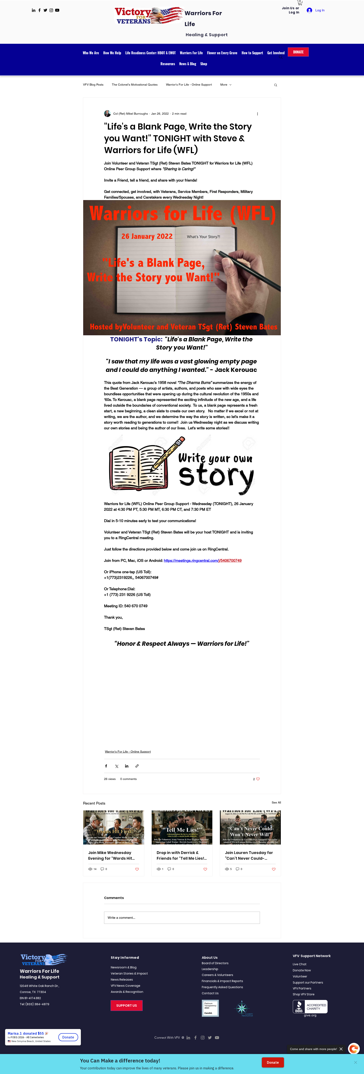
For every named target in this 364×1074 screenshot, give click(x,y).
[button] (300, 2)
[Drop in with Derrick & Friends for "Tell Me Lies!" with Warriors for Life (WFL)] (182, 827)
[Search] (280, 57)
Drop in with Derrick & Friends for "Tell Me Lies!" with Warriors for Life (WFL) (181, 855)
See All (276, 802)
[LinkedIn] (188, 1037)
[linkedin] (33, 10)
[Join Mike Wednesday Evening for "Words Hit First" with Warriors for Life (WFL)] (113, 827)
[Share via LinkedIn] (127, 766)
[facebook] (39, 10)
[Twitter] (209, 1037)
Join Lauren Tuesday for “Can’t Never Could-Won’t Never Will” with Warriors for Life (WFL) (249, 855)
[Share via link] (137, 766)
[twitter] (45, 10)
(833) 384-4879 (37, 1004)
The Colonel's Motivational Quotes (135, 84)
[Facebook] (195, 1037)
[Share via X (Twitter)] (116, 766)
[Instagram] (202, 1037)
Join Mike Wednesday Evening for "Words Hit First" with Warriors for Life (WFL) (110, 855)
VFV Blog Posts (93, 84)
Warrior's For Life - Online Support (189, 84)
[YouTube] (216, 1037)
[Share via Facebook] (106, 766)
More (223, 84)
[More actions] (257, 113)
